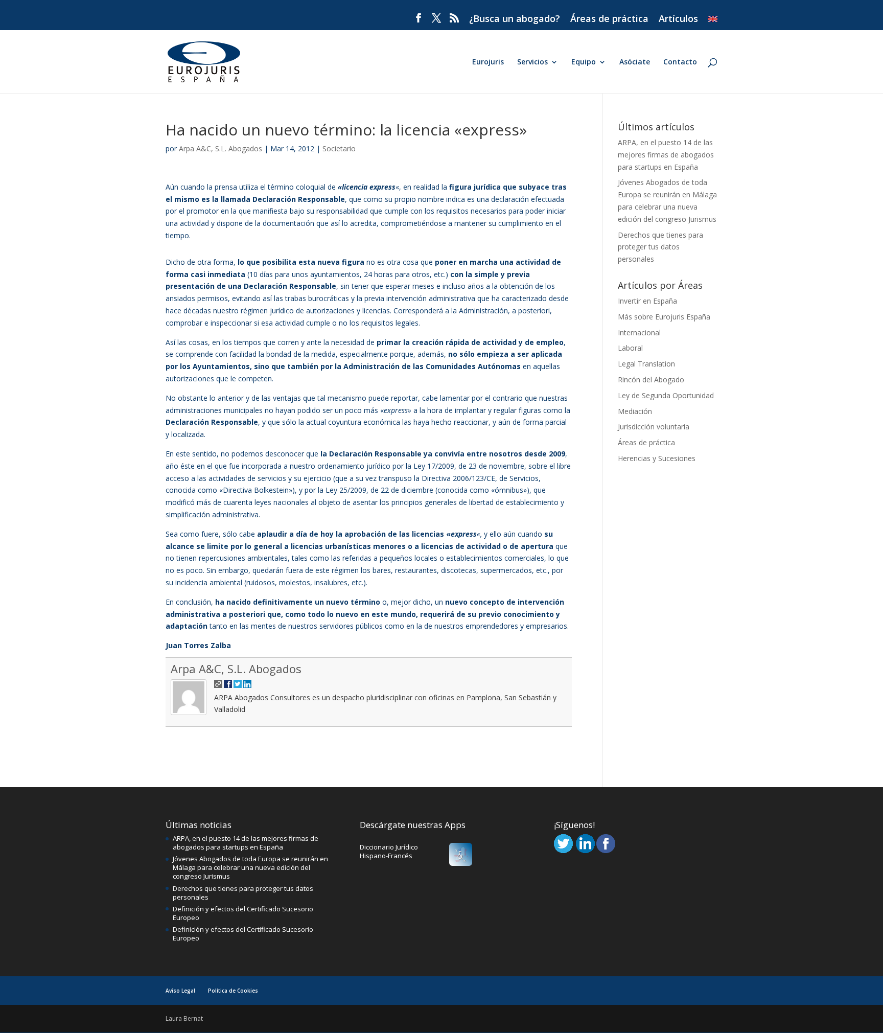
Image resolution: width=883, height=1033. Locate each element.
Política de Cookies (233, 990)
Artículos (678, 19)
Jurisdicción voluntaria (653, 426)
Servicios (532, 62)
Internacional (639, 332)
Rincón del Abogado (651, 379)
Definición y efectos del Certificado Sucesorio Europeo (243, 913)
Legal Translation (646, 364)
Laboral (630, 348)
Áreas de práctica (609, 19)
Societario (339, 148)
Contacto (680, 62)
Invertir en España (647, 301)
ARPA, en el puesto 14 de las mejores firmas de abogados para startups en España (666, 154)
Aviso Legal (180, 990)
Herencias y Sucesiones (656, 458)
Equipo (583, 62)
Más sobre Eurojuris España (664, 317)
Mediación (635, 411)
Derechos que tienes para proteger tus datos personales (660, 247)
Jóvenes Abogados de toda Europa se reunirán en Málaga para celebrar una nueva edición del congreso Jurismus (250, 867)
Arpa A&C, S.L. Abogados (220, 148)
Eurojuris (488, 62)
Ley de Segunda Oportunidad (666, 395)
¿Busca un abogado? (514, 19)
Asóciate (634, 62)
